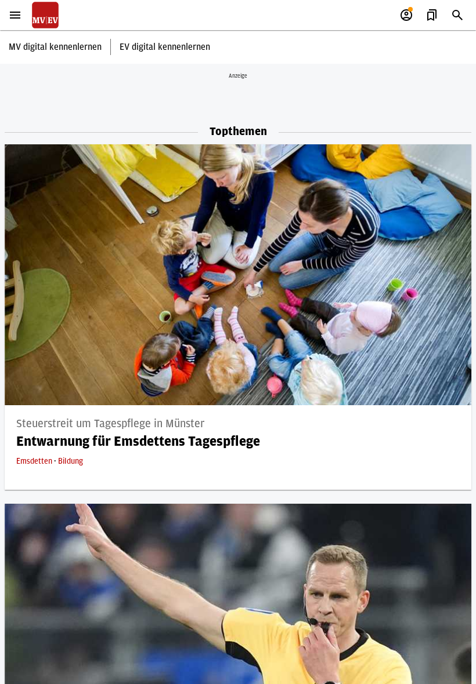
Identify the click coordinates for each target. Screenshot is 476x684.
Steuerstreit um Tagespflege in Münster (110, 424)
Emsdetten (35, 461)
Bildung (70, 461)
